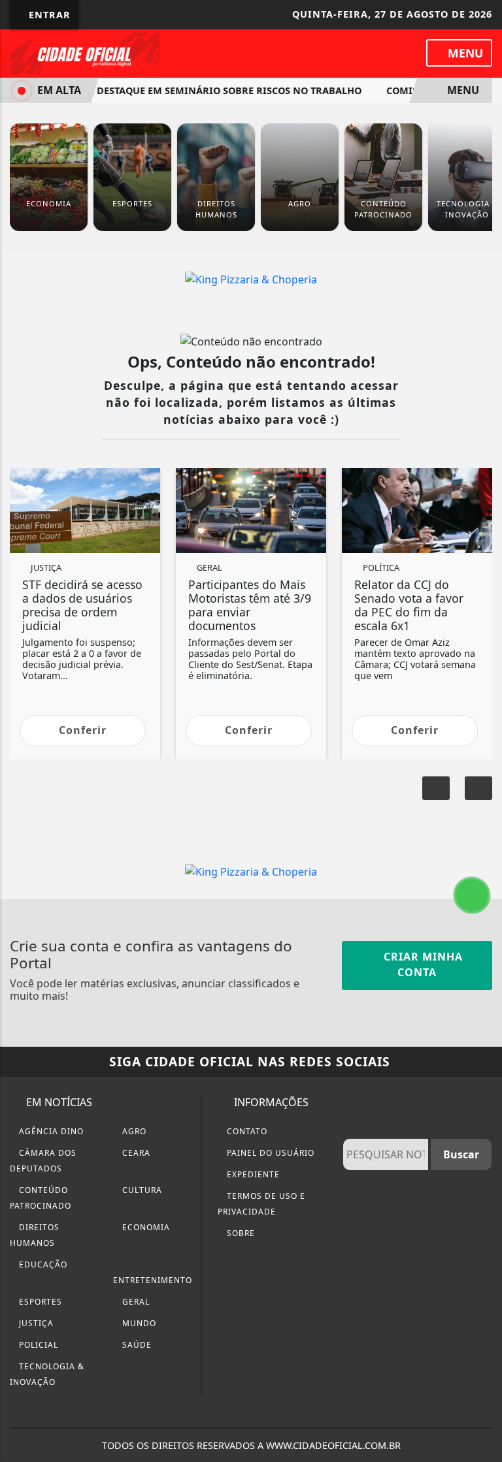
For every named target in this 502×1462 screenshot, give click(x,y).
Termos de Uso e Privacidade (261, 1203)
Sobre (239, 1233)
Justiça (35, 1323)
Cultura (141, 1190)
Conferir (83, 730)
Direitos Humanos (34, 1235)
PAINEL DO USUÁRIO (269, 1152)
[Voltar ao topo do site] (483, 804)
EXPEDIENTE (252, 1174)
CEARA (135, 1152)
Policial (37, 1344)
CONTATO (245, 1131)
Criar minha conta (421, 964)
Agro (133, 1131)
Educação (41, 1264)
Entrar (48, 14)
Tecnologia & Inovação (47, 1374)
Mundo (138, 1323)
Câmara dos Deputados (43, 1160)
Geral (135, 1301)
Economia (145, 1227)
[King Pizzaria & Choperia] (251, 278)
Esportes (39, 1301)
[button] (436, 788)
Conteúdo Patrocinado (40, 1197)
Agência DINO (50, 1131)
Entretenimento (152, 1280)
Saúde (136, 1344)
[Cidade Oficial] (85, 52)
